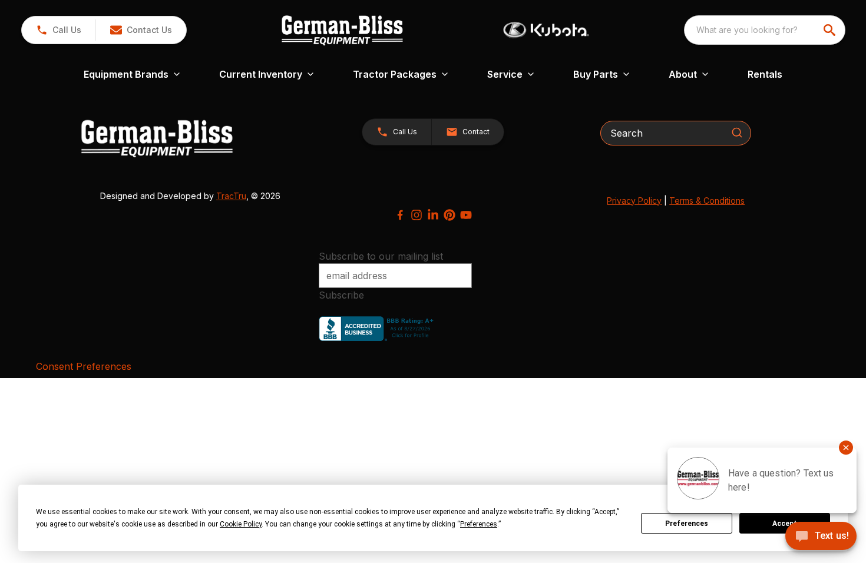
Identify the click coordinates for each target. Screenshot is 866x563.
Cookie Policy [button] (241, 524)
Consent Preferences (83, 366)
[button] (58, 30)
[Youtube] (466, 215)
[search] (831, 30)
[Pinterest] (449, 215)
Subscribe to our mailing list (381, 256)
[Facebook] (400, 215)
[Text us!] (821, 537)
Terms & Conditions (707, 201)
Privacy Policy (634, 201)
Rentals (765, 74)
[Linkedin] (433, 215)
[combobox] (765, 30)
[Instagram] (416, 215)
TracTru (231, 196)
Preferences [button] (478, 524)
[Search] (737, 132)
